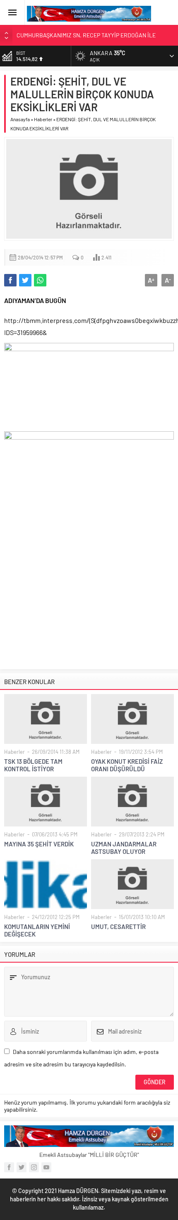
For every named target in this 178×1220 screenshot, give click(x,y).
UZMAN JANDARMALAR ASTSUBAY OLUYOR (123, 847)
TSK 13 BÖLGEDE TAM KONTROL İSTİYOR (33, 765)
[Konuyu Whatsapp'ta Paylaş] (40, 280)
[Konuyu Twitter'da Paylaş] (25, 280)
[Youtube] (46, 1167)
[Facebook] (9, 1167)
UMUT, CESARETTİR (118, 926)
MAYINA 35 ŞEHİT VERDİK (39, 844)
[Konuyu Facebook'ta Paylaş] (10, 280)
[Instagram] (34, 1167)
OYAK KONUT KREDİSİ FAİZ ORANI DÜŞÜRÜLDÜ (127, 765)
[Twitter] (21, 1167)
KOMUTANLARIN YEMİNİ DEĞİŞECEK (37, 930)
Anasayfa (20, 119)
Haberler (43, 119)
